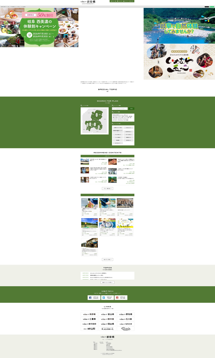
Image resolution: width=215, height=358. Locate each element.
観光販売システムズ (108, 353)
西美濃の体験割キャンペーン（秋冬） (96, 275)
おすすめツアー (118, 143)
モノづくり (115, 120)
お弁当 (116, 117)
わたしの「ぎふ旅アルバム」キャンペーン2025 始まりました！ (101, 277)
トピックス (120, 1)
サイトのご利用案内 (109, 346)
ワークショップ (121, 120)
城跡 (114, 117)
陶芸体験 (130, 116)
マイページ (126, 1)
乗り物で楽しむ (128, 131)
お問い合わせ (108, 344)
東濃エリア (99, 127)
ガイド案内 (126, 120)
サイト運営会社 (108, 343)
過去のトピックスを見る (107, 282)
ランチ (119, 117)
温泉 (130, 117)
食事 (128, 117)
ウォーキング (120, 118)
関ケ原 (123, 116)
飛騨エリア (97, 115)
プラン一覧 (114, 1)
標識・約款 (108, 345)
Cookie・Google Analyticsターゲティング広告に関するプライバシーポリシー (114, 350)
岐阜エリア (90, 124)
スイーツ (125, 117)
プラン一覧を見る (107, 188)
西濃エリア (87, 125)
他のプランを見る (107, 259)
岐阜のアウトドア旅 (117, 127)
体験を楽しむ (128, 137)
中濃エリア (95, 124)
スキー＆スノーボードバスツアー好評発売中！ (98, 273)
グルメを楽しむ (118, 134)
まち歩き (126, 116)
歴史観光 (117, 140)
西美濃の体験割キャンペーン (118, 131)
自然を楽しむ (128, 140)
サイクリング (125, 118)
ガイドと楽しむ (128, 134)
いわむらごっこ (128, 127)
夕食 (122, 117)
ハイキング (115, 118)
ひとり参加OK (117, 137)
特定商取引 (112, 353)
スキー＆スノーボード (117, 116)
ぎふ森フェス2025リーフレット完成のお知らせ (98, 279)
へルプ (132, 1)
